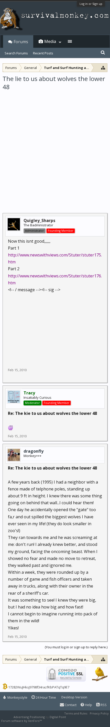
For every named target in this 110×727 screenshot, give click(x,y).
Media (50, 41)
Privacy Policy (99, 713)
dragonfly (33, 451)
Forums (21, 41)
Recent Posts (43, 53)
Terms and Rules (75, 713)
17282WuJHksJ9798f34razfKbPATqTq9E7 (38, 687)
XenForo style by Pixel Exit (60, 721)
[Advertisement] (55, 149)
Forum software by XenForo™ (21, 721)
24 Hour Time (45, 697)
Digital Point (58, 717)
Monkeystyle (17, 697)
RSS (103, 704)
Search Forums (16, 53)
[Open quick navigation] (103, 67)
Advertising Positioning (29, 717)
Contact (70, 704)
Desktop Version (74, 697)
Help (88, 704)
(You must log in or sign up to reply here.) (76, 647)
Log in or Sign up (91, 4)
